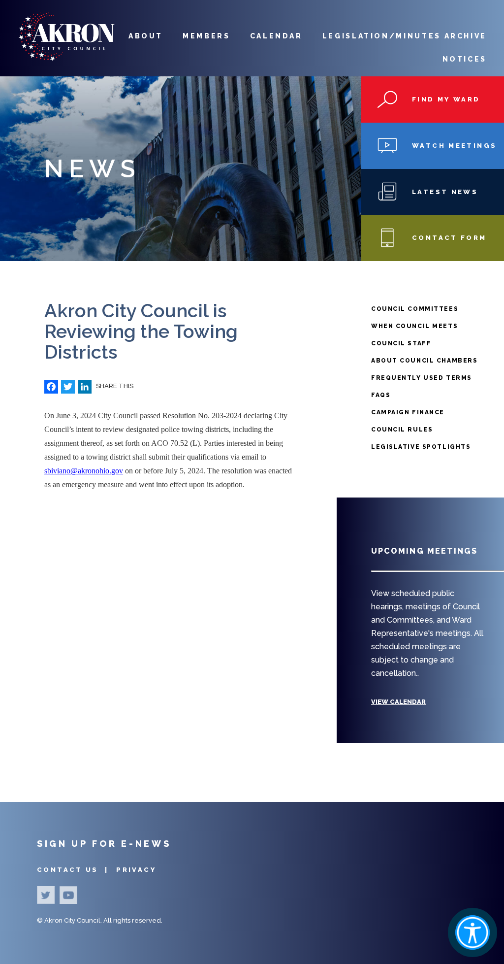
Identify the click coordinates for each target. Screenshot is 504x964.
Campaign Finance (407, 412)
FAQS (380, 395)
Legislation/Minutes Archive (404, 36)
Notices (464, 59)
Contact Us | (74, 869)
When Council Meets (414, 326)
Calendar (276, 36)
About (145, 36)
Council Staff (401, 343)
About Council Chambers (424, 360)
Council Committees (414, 308)
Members (206, 36)
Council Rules (402, 429)
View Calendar (398, 701)
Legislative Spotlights (421, 446)
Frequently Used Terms (421, 377)
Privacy (136, 869)
